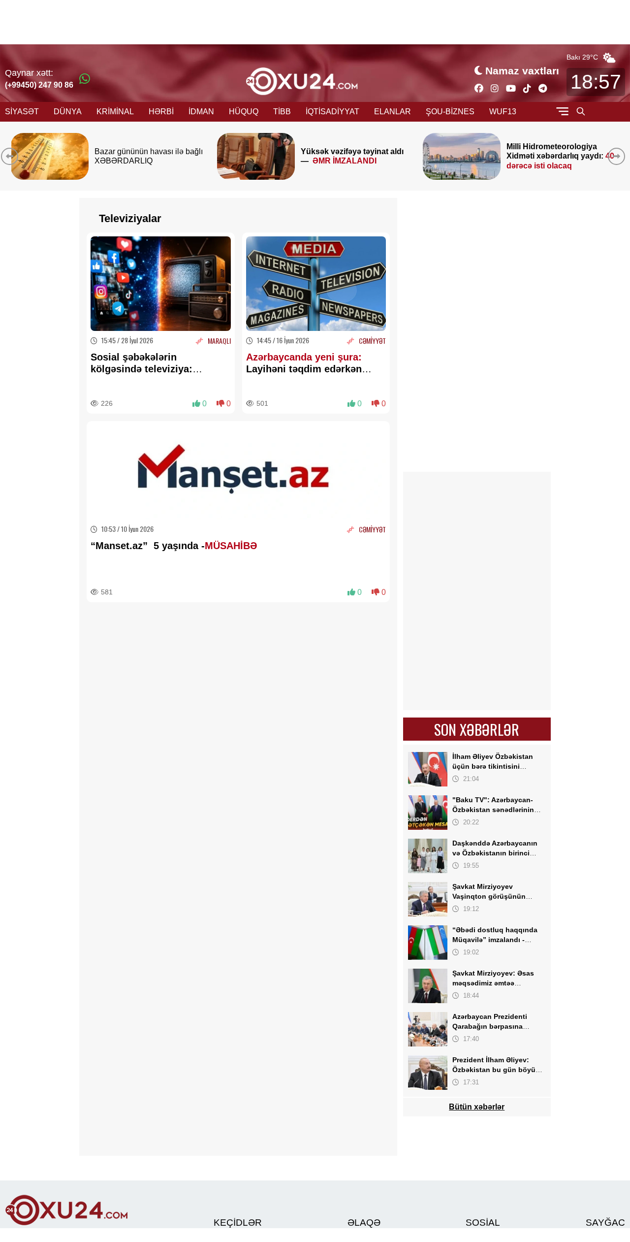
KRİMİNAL (115, 111)
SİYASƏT (22, 111)
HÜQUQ (243, 111)
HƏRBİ (161, 111)
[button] (618, 156)
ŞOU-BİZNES (450, 111)
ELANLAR (392, 111)
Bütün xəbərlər (476, 1107)
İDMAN (201, 111)
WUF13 (502, 111)
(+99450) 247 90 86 (39, 85)
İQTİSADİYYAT (332, 111)
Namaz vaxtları (522, 70)
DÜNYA (68, 111)
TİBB (282, 111)
